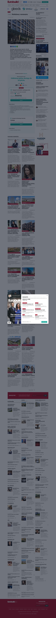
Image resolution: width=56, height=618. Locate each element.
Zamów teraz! (44, 321)
